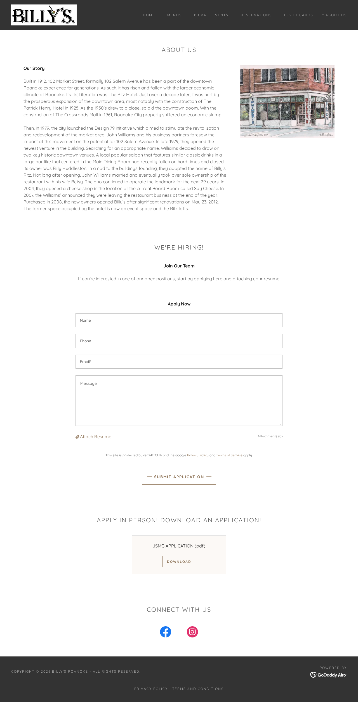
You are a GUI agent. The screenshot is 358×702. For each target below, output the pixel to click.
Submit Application (179, 476)
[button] (78, 436)
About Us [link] (336, 15)
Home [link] (149, 15)
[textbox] (179, 320)
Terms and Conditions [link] (198, 689)
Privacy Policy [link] (198, 455)
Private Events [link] (211, 15)
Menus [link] (174, 15)
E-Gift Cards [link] (298, 15)
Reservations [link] (256, 15)
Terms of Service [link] (229, 455)
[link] (44, 14)
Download (179, 561)
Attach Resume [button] (95, 436)
